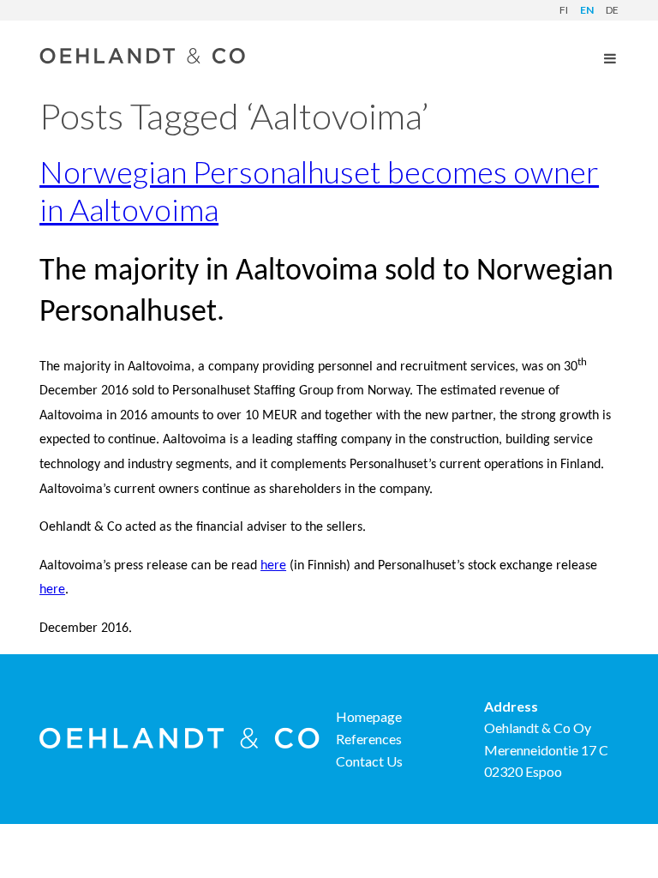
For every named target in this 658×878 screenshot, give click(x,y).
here (273, 566)
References (369, 739)
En (587, 9)
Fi (563, 9)
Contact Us (369, 761)
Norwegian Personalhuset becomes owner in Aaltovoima (319, 190)
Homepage (369, 716)
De (612, 9)
